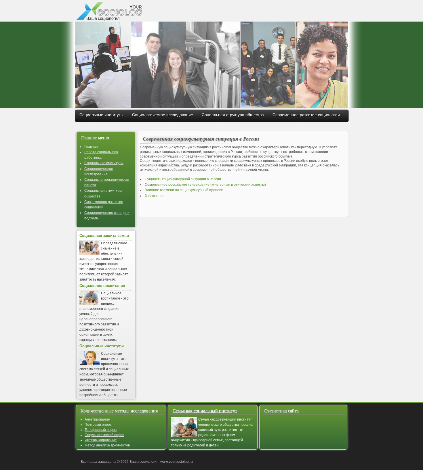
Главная (91, 147)
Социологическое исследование (162, 114)
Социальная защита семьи (104, 236)
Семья (205, 410)
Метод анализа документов (107, 445)
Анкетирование (97, 419)
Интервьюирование (101, 440)
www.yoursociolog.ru (176, 462)
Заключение (155, 196)
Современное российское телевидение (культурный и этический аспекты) (205, 185)
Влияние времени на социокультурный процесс (184, 190)
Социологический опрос (104, 435)
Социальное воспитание (102, 286)
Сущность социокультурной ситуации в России (183, 179)
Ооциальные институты (101, 346)
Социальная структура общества (233, 114)
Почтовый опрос (98, 425)
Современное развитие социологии (306, 114)
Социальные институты (101, 114)
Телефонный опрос (101, 430)
